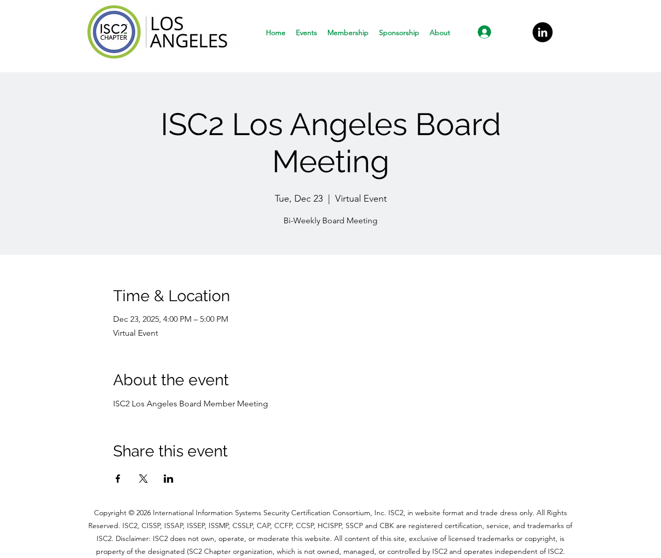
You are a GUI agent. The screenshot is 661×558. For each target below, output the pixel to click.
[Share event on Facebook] (118, 478)
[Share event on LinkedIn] (169, 478)
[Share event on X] (143, 478)
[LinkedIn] (542, 32)
